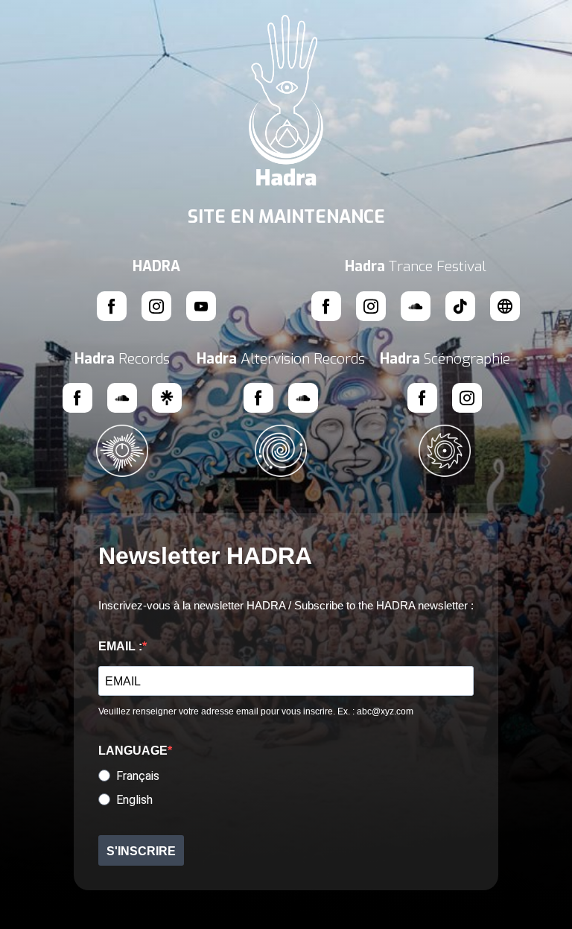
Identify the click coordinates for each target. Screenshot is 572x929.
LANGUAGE (133, 750)
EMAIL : (120, 646)
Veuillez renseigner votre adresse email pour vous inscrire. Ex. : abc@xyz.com (255, 711)
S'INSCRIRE (141, 851)
